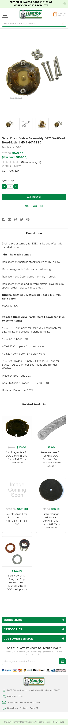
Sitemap (60, 721)
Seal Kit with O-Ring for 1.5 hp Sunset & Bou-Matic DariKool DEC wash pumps (17, 582)
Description (34, 233)
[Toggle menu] (5, 14)
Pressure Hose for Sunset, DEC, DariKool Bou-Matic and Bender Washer (51, 459)
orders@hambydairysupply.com (23, 702)
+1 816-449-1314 (14, 696)
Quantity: (8, 180)
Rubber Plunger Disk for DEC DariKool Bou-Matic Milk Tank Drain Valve (51, 521)
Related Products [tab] (34, 404)
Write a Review (11, 165)
